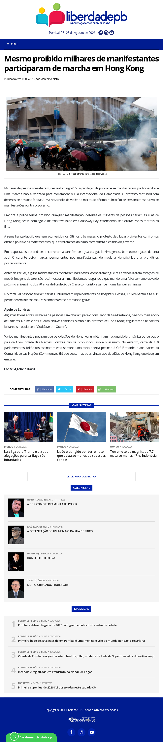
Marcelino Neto (49, 79)
